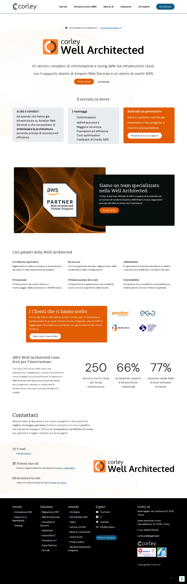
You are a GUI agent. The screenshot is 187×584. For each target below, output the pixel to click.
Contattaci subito (110, 27)
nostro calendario (65, 468)
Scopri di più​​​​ (84, 81)
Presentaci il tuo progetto (145, 135)
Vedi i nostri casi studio (45, 336)
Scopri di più (109, 210)
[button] (171, 578)
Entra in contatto (106, 537)
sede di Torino (58, 482)
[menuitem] (63, 7)
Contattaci (165, 6)
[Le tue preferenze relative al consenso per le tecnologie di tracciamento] (182, 579)
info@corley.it (24, 453)
